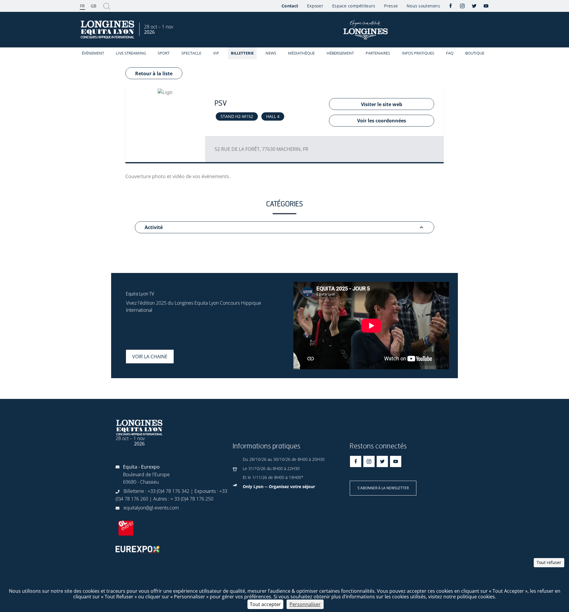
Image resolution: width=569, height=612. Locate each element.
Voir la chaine (149, 356)
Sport (164, 53)
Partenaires (378, 53)
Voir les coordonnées (381, 120)
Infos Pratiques (418, 53)
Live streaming (131, 53)
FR (82, 6)
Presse (391, 6)
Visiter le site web (381, 104)
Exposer (315, 6)
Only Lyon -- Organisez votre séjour (279, 486)
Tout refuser (549, 562)
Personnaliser (305, 604)
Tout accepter (265, 604)
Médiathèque (301, 53)
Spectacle (191, 53)
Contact (290, 6)
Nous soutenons (423, 6)
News (271, 53)
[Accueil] (108, 29)
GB (93, 6)
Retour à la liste (153, 73)
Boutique (474, 53)
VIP (216, 53)
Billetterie (242, 53)
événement (93, 53)
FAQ (449, 53)
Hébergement (340, 53)
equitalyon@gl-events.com (151, 507)
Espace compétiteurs (353, 6)
